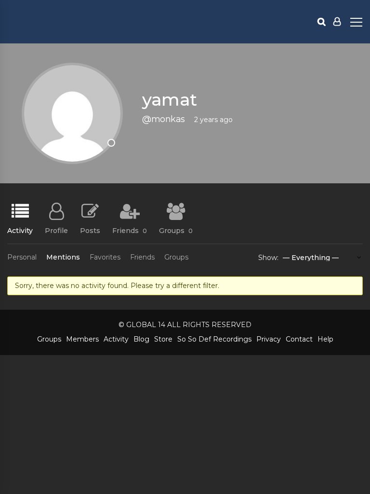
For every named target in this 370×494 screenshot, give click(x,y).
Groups (176, 230)
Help (325, 339)
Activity (20, 230)
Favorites (105, 257)
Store (163, 339)
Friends (129, 230)
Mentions (63, 257)
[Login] (337, 21)
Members (82, 339)
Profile (56, 230)
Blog (141, 339)
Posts (90, 230)
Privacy (268, 339)
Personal (22, 257)
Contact (299, 339)
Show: (268, 257)
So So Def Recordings (214, 339)
